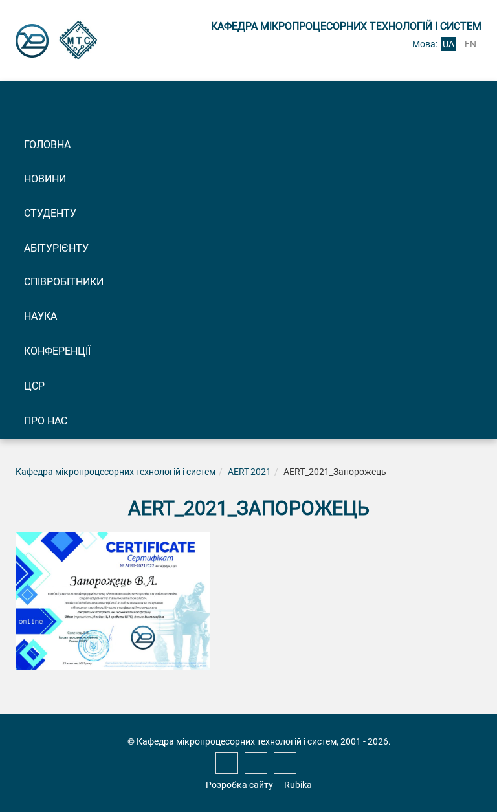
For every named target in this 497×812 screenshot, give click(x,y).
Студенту (50, 213)
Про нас (45, 421)
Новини (45, 179)
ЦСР (34, 386)
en (470, 44)
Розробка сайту (239, 785)
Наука (40, 316)
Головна (47, 144)
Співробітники (64, 282)
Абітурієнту (56, 248)
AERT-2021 (249, 471)
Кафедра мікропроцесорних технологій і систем (115, 471)
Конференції (57, 351)
